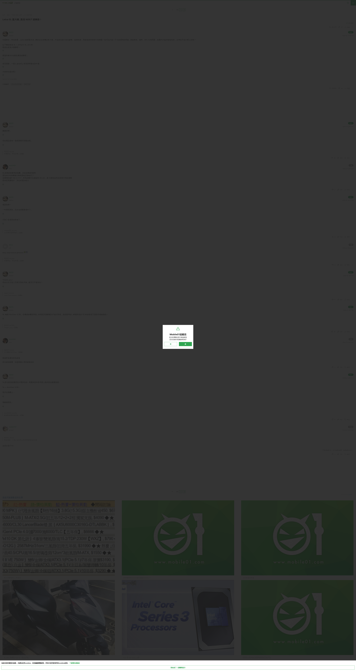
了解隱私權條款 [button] (74, 663)
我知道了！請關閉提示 (178, 667)
